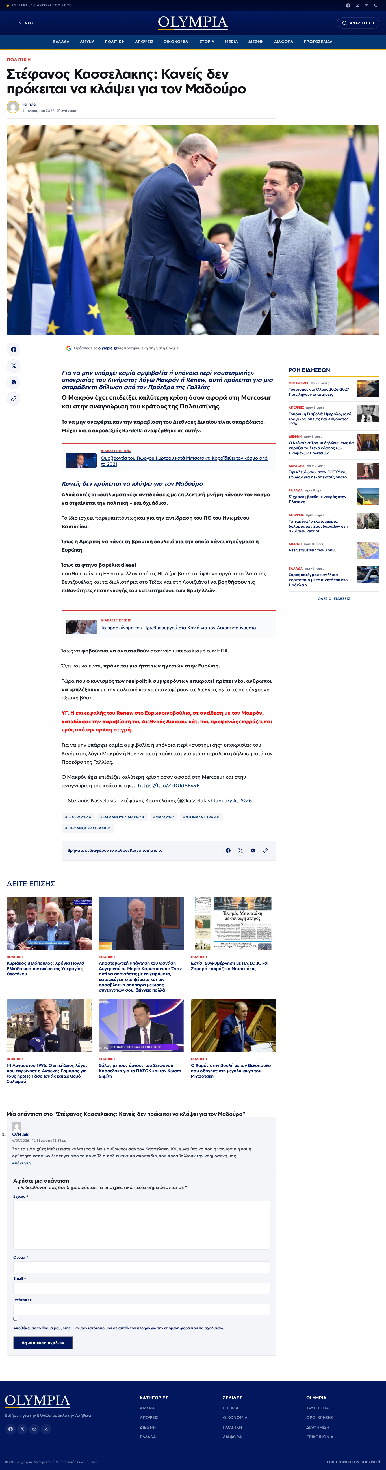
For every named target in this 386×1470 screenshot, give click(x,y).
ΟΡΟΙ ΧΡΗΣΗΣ (319, 1417)
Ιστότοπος (22, 1299)
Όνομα (20, 1257)
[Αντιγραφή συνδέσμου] (13, 399)
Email (19, 1278)
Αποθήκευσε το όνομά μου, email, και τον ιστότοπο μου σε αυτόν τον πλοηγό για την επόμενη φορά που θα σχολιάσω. (118, 1328)
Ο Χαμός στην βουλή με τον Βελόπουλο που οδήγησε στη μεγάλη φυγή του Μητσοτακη (231, 1071)
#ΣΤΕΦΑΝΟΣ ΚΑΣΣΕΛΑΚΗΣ (88, 828)
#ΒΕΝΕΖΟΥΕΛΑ (78, 817)
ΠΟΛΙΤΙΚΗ (115, 41)
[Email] (366, 5)
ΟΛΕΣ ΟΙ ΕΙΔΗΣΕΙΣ (334, 598)
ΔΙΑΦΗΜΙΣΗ (317, 1427)
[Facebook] (348, 5)
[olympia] (193, 23)
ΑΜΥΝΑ (87, 41)
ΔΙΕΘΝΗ (256, 41)
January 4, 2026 (232, 800)
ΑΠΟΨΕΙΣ (144, 41)
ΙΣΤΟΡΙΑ (206, 41)
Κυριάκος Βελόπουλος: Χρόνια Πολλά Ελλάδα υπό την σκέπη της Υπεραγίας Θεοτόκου (45, 968)
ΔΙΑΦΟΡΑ (284, 41)
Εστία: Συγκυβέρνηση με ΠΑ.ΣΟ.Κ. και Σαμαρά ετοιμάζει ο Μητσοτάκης (229, 965)
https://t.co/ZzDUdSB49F (168, 785)
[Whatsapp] (13, 382)
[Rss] (375, 5)
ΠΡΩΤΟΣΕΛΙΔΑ (318, 41)
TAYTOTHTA (317, 1408)
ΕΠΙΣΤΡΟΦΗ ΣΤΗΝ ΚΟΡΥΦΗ (354, 1462)
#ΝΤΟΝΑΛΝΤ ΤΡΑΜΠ (201, 817)
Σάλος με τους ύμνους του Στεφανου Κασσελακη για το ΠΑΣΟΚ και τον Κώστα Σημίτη (140, 1071)
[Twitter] (357, 5)
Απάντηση (21, 1163)
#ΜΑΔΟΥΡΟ (163, 817)
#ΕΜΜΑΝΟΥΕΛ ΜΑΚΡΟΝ (122, 817)
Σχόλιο (20, 1196)
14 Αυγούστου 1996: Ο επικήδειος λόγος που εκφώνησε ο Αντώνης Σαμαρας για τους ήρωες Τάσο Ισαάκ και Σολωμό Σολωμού (47, 1073)
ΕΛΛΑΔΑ (61, 41)
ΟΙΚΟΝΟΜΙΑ (176, 41)
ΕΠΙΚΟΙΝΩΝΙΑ (319, 1436)
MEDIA (231, 41)
